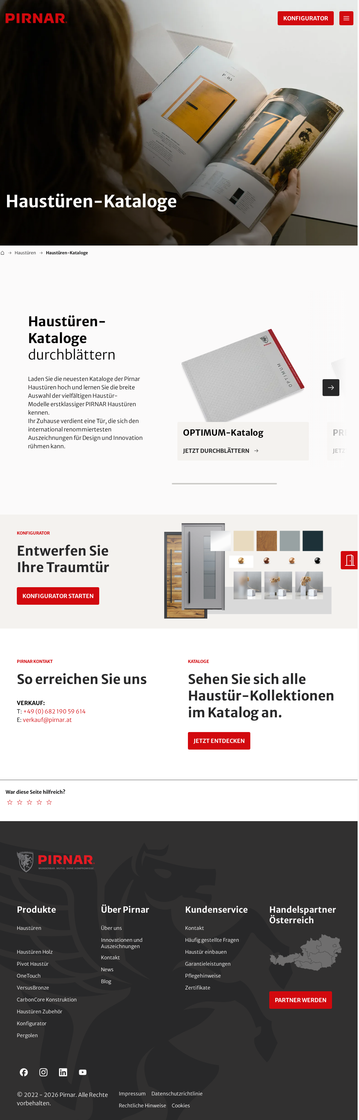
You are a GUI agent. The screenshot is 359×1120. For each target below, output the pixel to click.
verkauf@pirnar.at (47, 719)
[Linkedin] (63, 1072)
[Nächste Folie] (331, 387)
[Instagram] (43, 1072)
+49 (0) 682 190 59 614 (54, 711)
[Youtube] (83, 1072)
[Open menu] (346, 18)
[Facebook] (24, 1072)
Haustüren (25, 252)
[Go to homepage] (36, 18)
